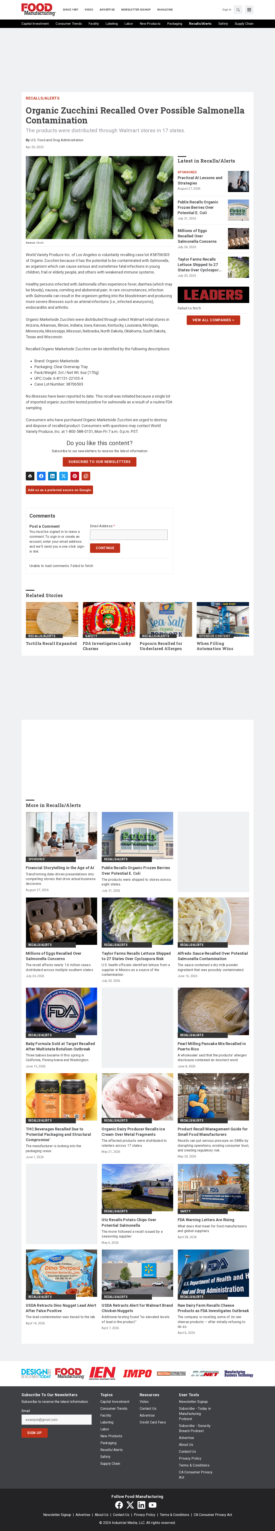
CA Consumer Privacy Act (213, 1515)
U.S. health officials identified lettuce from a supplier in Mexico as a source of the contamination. (136, 970)
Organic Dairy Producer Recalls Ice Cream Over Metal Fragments (133, 1132)
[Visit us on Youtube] (152, 1505)
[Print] (30, 476)
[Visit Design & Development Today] (36, 1373)
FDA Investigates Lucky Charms (107, 646)
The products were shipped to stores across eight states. (136, 882)
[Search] (238, 9)
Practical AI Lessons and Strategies (200, 180)
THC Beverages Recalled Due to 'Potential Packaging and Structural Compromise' (58, 1134)
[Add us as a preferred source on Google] (86, 476)
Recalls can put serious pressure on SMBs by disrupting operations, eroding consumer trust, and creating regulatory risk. (213, 1145)
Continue (105, 548)
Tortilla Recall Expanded (51, 643)
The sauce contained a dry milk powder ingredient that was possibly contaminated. (211, 967)
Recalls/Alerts (43, 98)
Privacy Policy (144, 1515)
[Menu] (249, 9)
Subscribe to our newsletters (99, 462)
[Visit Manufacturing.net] (205, 1373)
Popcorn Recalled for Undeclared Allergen (161, 646)
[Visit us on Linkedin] (141, 1505)
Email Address (102, 526)
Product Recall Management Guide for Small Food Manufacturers (213, 1132)
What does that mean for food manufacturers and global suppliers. (212, 1228)
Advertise (83, 1515)
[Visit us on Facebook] (119, 1505)
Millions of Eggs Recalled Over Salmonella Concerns (197, 236)
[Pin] (74, 476)
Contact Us (121, 1515)
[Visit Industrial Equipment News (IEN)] (102, 1373)
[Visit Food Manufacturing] (70, 1373)
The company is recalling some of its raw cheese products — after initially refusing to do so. (211, 1322)
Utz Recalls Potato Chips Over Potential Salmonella (129, 1222)
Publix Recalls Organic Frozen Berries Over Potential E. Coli (198, 207)
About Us (101, 1515)
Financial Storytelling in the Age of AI (60, 867)
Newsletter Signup (57, 1515)
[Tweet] (63, 476)
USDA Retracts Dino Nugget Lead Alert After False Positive (61, 1308)
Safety (91, 636)
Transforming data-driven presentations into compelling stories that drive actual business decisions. (61, 879)
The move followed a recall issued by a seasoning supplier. (132, 1234)
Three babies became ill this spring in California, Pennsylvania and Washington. (57, 1057)
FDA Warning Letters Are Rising (206, 1219)
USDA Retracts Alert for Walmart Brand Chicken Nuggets (137, 1308)
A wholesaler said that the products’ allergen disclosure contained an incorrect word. (212, 1057)
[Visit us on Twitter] (130, 1505)
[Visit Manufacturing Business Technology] (239, 1373)
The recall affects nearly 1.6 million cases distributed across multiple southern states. (60, 967)
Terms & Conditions (174, 1515)
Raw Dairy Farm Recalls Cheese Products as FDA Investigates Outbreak (213, 1308)
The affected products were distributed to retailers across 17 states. (134, 1143)
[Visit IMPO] (137, 1373)
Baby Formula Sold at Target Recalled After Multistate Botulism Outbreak (60, 1046)
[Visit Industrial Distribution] (171, 1373)
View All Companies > (213, 320)
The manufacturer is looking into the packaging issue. (53, 1148)
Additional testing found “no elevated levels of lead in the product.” (136, 1319)
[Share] (41, 476)
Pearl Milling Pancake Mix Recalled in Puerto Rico (212, 1046)
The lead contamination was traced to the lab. (61, 1317)
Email (25, 1411)
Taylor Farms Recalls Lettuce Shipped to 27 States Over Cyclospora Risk (199, 265)
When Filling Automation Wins (215, 646)
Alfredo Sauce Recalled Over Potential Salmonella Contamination (213, 956)
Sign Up (34, 1433)
